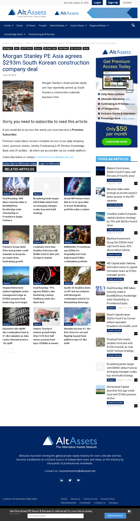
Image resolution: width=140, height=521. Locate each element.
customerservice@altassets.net (54, 157)
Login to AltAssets (49, 163)
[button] (133, 25)
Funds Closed (114, 180)
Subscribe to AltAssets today (20, 163)
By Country (76, 48)
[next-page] (10, 350)
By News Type (50, 48)
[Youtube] (78, 480)
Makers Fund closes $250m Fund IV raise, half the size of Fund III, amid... (121, 172)
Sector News (77, 25)
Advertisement (68, 502)
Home (6, 43)
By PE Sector (27, 48)
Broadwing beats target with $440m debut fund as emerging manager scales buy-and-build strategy (46, 205)
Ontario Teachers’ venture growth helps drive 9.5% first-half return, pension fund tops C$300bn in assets (45, 336)
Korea (86, 48)
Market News (57, 25)
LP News (31, 25)
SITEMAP (127, 2)
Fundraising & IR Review (41, 34)
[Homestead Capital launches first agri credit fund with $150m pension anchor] (100, 389)
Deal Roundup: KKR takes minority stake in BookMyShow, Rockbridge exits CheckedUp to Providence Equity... (122, 296)
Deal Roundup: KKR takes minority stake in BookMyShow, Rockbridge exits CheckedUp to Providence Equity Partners (15, 209)
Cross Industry (115, 205)
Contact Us (99, 502)
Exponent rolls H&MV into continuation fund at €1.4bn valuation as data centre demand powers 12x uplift (15, 336)
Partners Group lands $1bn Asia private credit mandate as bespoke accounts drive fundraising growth (15, 254)
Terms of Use (90, 498)
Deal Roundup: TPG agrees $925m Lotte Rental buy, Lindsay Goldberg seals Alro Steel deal (44, 295)
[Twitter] (70, 480)
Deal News (63, 48)
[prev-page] (5, 350)
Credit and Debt (115, 229)
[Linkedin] (62, 480)
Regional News (98, 25)
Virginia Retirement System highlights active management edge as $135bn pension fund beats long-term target (16, 295)
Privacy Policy (108, 498)
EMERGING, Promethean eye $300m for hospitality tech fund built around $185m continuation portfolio (77, 254)
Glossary (113, 502)
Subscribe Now (115, 515)
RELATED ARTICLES (19, 169)
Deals (20, 25)
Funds (7, 25)
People (43, 25)
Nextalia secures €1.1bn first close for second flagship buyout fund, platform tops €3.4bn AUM (77, 336)
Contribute (85, 502)
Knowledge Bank (13, 34)
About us (75, 498)
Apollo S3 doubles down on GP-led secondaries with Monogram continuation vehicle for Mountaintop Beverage (77, 295)
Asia (28, 43)
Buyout (38, 48)
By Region (17, 43)
